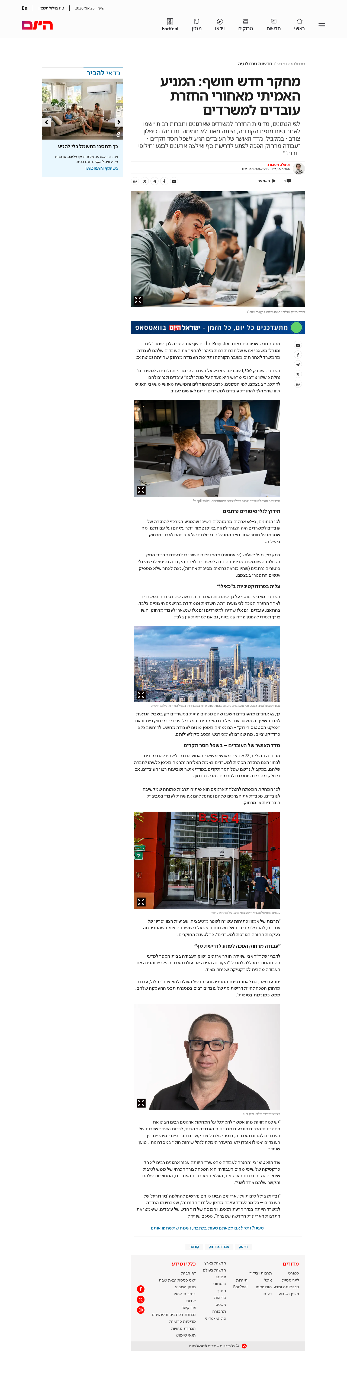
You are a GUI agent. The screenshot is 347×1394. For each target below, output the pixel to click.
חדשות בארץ (215, 1263)
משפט (221, 1305)
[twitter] (145, 181)
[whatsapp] (135, 181)
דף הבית (188, 1273)
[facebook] (164, 181)
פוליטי (221, 1277)
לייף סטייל (290, 1280)
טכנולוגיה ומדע (291, 64)
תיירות (242, 1280)
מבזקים (245, 29)
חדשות (274, 29)
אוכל (268, 1280)
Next (119, 122)
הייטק (243, 1247)
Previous (46, 122)
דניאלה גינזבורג (279, 165)
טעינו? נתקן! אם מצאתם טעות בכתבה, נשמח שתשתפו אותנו (207, 1228)
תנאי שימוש (186, 1335)
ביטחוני (219, 1284)
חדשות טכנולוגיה (255, 64)
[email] (174, 181)
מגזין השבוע (288, 1294)
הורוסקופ (264, 1287)
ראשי (299, 29)
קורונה (194, 1247)
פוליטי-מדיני (215, 1318)
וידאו (219, 29)
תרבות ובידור (260, 1273)
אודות (191, 1301)
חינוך (221, 1291)
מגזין (196, 29)
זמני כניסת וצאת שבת (177, 1280)
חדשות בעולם (214, 1270)
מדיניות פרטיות (182, 1321)
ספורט (293, 1273)
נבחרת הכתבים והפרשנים (174, 1315)
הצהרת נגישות (183, 1329)
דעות (267, 1294)
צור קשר (189, 1308)
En (24, 8)
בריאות (220, 1298)
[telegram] (154, 181)
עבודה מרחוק (219, 1247)
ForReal (170, 29)
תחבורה (219, 1311)
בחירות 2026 (185, 1294)
